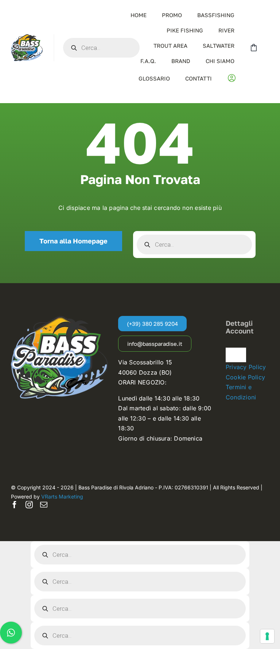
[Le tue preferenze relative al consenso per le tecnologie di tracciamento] (267, 636)
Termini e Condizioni (241, 392)
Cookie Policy (245, 377)
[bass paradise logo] (27, 37)
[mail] (43, 504)
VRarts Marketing (62, 496)
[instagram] (29, 504)
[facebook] (14, 504)
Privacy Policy (246, 367)
